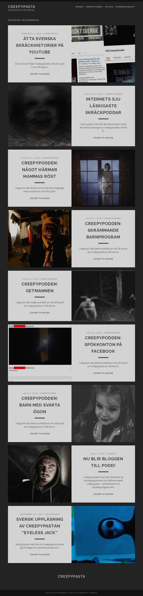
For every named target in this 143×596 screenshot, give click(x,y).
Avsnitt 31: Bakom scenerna (124, 442)
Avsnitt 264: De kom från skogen (125, 121)
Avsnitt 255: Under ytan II (124, 41)
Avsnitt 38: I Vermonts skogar (124, 496)
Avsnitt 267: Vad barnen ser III (125, 147)
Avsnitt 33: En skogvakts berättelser (124, 459)
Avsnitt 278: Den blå (125, 241)
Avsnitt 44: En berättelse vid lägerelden (124, 547)
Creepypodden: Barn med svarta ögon (39, 405)
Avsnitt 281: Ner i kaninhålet (124, 270)
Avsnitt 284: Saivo (124, 289)
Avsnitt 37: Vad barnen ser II (124, 488)
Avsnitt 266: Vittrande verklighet (124, 138)
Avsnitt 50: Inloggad (124, 587)
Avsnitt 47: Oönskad (124, 567)
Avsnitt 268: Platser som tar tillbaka (124, 155)
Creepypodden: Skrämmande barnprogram (103, 230)
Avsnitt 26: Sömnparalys (124, 79)
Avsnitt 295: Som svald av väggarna (124, 379)
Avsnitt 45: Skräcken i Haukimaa (124, 556)
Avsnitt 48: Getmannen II (124, 573)
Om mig (109, 7)
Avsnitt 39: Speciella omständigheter (124, 504)
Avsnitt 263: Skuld (124, 115)
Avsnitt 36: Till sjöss (124, 481)
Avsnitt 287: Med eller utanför (125, 310)
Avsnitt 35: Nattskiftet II (125, 473)
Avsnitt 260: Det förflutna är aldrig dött (124, 89)
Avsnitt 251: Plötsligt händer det (125, 9)
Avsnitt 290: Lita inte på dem (125, 337)
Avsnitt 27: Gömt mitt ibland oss (124, 170)
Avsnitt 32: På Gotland (124, 450)
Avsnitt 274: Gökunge (125, 211)
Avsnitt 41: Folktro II (124, 522)
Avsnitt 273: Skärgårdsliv (124, 204)
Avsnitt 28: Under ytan (124, 255)
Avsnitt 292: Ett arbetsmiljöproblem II (124, 355)
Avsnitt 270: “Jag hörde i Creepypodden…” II (124, 180)
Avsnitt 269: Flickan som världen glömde (124, 163)
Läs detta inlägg (40, 74)
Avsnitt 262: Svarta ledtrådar (125, 109)
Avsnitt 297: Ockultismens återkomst (125, 396)
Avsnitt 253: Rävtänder (124, 25)
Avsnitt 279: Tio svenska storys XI (125, 247)
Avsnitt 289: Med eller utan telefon (125, 325)
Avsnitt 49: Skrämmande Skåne (124, 581)
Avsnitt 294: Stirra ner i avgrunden (124, 371)
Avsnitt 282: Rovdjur (124, 277)
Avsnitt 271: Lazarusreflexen (124, 189)
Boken (79, 7)
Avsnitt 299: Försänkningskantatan (125, 415)
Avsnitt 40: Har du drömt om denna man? (124, 513)
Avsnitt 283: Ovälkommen (125, 282)
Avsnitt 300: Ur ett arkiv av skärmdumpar (124, 433)
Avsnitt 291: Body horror (124, 345)
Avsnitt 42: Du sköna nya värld (124, 530)
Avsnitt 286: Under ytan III (124, 302)
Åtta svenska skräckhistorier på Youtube (40, 45)
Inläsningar (53, 514)
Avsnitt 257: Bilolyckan (124, 56)
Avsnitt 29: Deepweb (124, 332)
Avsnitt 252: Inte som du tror (125, 18)
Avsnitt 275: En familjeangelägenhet (124, 218)
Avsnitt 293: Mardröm (124, 364)
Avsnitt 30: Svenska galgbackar (125, 424)
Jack (38, 34)
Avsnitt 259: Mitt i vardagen (124, 72)
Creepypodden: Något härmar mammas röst (40, 169)
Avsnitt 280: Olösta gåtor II (124, 262)
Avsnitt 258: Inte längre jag (124, 64)
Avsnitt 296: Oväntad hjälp (124, 387)
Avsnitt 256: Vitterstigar (124, 49)
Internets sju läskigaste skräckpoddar (103, 106)
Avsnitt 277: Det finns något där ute (124, 235)
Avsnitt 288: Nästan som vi (125, 317)
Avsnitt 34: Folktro (124, 467)
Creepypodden (94, 7)
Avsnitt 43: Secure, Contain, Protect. (124, 538)
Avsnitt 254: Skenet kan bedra (125, 33)
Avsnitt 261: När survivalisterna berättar (124, 100)
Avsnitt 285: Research (124, 294)
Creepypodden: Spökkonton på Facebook (103, 344)
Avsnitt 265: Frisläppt (124, 129)
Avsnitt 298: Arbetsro (124, 405)
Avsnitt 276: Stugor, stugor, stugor (124, 227)
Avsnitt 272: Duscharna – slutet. (124, 196)
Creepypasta (21, 7)
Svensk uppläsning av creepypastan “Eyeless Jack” (39, 526)
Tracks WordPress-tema (59, 593)
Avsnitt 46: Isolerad (124, 563)
